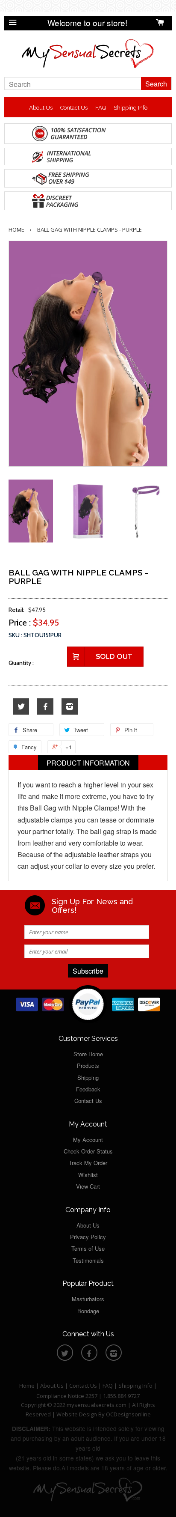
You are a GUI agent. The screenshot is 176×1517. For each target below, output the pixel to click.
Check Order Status (88, 1151)
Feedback (88, 1089)
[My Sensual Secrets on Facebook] (45, 707)
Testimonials (88, 1260)
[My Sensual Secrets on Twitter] (21, 707)
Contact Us (74, 107)
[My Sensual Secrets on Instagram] (70, 707)
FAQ (100, 107)
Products (88, 1065)
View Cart (88, 1186)
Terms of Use (88, 1248)
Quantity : (21, 663)
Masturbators (88, 1299)
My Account (88, 1140)
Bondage (88, 1311)
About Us (41, 107)
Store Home (88, 1054)
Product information (88, 763)
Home (16, 229)
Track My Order (88, 1163)
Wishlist (88, 1175)
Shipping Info (130, 107)
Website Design (76, 1414)
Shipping (88, 1077)
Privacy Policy (88, 1237)
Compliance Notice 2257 (67, 1396)
